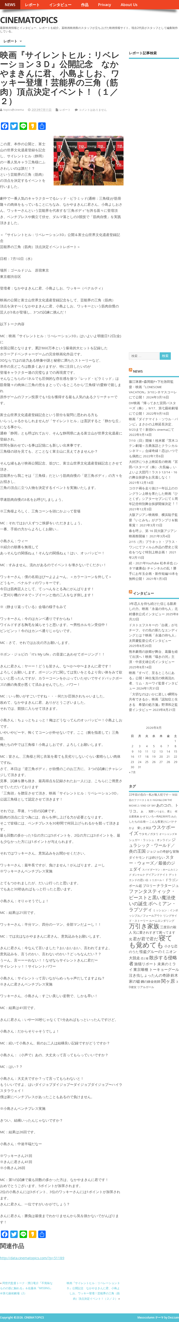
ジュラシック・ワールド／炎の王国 (152, 845)
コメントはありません (93, 110)
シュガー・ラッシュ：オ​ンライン (150, 840)
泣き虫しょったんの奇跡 (149, 975)
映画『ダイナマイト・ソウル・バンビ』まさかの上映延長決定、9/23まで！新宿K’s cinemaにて (153, 424)
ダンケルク (138, 874)
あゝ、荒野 (147, 811)
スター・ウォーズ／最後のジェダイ (152, 863)
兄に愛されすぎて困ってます (154, 932)
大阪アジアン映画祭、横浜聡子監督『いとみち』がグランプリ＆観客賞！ (153, 520)
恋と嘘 (144, 958)
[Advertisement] (154, 201)
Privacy (104, 4)
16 (132, 757)
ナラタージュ (168, 885)
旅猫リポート (145, 963)
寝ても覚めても (150, 941)
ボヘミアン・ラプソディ (152, 906)
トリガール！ (157, 880)
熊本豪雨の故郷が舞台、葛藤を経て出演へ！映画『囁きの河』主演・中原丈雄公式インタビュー (153, 656)
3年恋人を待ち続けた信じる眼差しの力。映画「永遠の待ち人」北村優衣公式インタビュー (153, 609)
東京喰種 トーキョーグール (156, 969)
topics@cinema (13, 110)
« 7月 (132, 772)
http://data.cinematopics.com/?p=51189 (32, 1257)
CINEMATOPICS (28, 20)
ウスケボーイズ (152, 830)
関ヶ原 (168, 981)
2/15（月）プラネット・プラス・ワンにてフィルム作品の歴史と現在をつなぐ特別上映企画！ (153, 547)
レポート (32, 4)
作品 (85, 4)
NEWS (10, 4)
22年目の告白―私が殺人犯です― (150, 795)
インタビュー (60, 4)
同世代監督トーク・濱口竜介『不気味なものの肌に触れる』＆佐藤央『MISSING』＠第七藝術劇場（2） (26, 1288)
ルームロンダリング (161, 921)
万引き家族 (144, 926)
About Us (129, 4)
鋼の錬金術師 (150, 981)
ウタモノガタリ (148, 834)
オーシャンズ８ (168, 834)
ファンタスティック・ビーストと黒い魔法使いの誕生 (152, 897)
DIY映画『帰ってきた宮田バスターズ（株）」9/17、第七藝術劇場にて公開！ (153, 408)
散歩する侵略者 (153, 960)
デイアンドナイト (157, 875)
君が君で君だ (145, 939)
